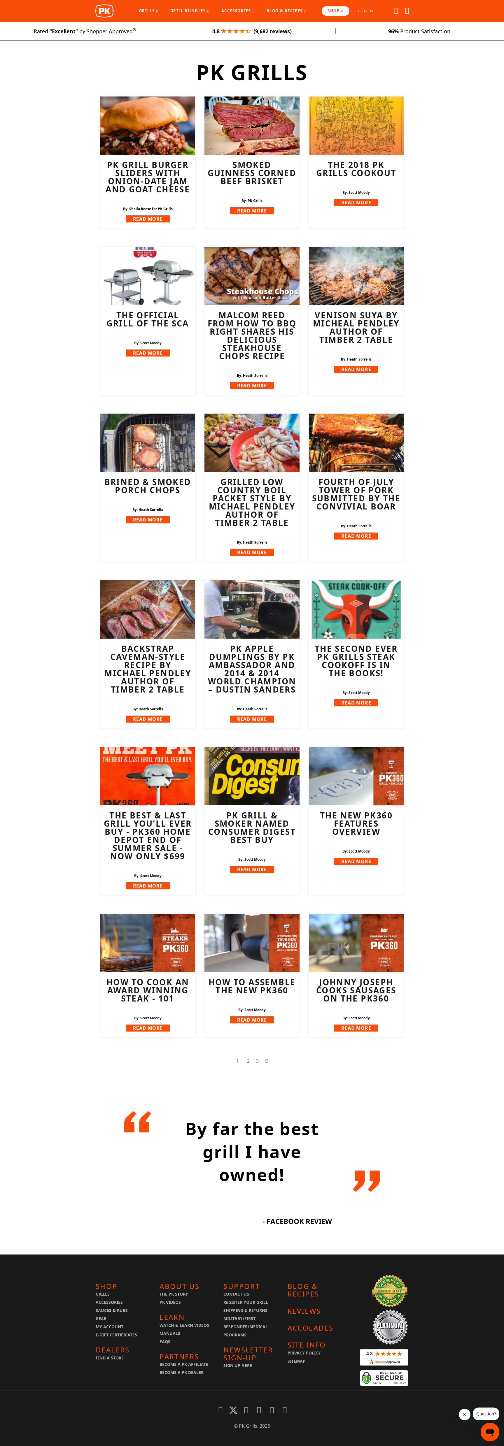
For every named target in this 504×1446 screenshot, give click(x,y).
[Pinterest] (246, 1410)
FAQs (165, 1341)
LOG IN (366, 10)
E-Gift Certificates (116, 1335)
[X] (233, 1410)
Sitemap (296, 1361)
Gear (101, 1318)
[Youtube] (259, 1410)
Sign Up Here (237, 1365)
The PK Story (174, 1294)
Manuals (170, 1333)
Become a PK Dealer (182, 1372)
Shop (334, 10)
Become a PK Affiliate (184, 1364)
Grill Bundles (188, 10)
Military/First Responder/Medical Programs (245, 1327)
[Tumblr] (272, 1410)
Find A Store (110, 1358)
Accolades (311, 1328)
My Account (109, 1326)
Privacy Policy (304, 1353)
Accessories (236, 10)
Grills (147, 10)
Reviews (304, 1311)
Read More (148, 219)
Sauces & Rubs (112, 1310)
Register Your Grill (245, 1302)
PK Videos (170, 1302)
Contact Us (236, 1294)
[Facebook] (220, 1410)
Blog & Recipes (285, 10)
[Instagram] (285, 1410)
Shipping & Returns (245, 1310)
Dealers (113, 1350)
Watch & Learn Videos (184, 1325)
